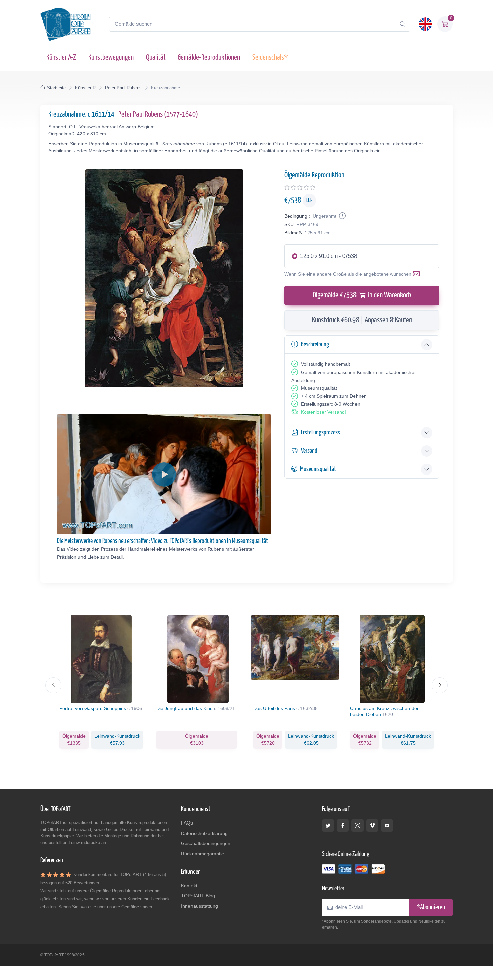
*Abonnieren (431, 907)
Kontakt (189, 885)
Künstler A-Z (61, 57)
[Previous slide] (53, 685)
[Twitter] (328, 825)
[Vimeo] (372, 825)
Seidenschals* (270, 57)
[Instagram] (357, 825)
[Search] (402, 24)
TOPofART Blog (198, 895)
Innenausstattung (199, 906)
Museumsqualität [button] (318, 469)
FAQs (187, 823)
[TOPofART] (65, 24)
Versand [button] (309, 451)
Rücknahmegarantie (202, 853)
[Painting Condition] (342, 216)
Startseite (56, 87)
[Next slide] (440, 685)
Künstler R (85, 87)
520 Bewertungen (82, 882)
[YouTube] (387, 825)
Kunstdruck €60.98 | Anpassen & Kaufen (362, 320)
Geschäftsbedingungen (205, 843)
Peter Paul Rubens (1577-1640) (158, 114)
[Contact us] (417, 274)
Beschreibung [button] (315, 344)
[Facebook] (343, 825)
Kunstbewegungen (111, 57)
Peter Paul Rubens (123, 87)
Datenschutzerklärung (204, 833)
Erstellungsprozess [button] (320, 432)
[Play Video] (164, 474)
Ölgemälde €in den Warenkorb (362, 295)
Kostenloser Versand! (323, 412)
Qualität (156, 57)
